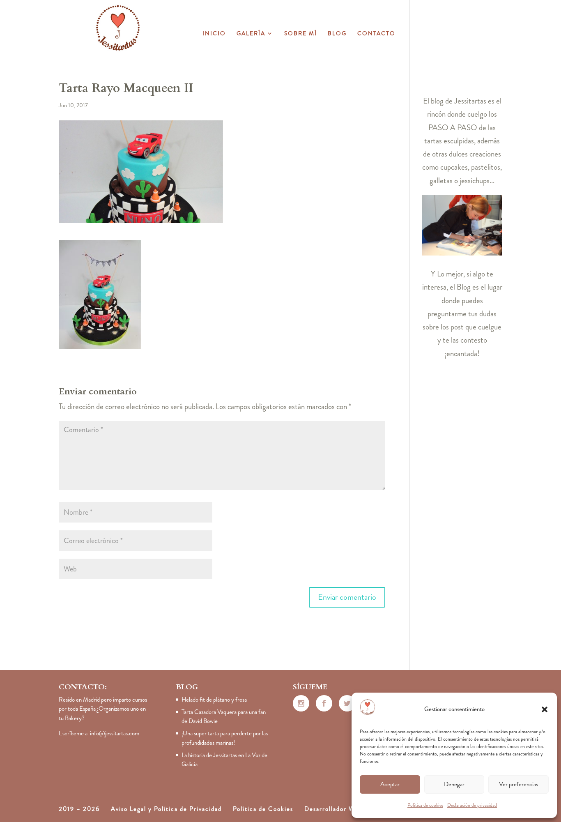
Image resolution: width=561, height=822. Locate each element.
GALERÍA (251, 33)
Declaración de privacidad (472, 805)
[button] (544, 709)
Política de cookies (425, 805)
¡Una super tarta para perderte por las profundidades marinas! (225, 738)
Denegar (454, 784)
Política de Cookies (263, 808)
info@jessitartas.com (114, 733)
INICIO (214, 33)
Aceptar (390, 784)
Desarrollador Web (333, 808)
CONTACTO (376, 33)
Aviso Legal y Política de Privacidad (166, 808)
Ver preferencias (518, 784)
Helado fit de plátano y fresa (214, 699)
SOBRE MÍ (300, 33)
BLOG (337, 33)
